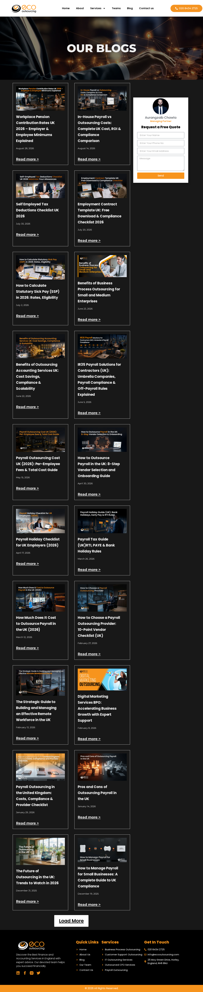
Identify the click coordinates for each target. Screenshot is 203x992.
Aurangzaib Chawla (161, 117)
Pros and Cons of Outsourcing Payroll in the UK (97, 792)
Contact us (146, 8)
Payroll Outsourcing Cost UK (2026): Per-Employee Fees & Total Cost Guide (38, 463)
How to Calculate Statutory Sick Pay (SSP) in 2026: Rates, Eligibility (37, 291)
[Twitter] (38, 973)
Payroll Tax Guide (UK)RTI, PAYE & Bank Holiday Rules (96, 545)
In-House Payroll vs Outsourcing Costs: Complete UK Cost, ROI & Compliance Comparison (99, 128)
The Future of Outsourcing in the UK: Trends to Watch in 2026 (37, 877)
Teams (116, 8)
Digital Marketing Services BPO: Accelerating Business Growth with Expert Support (97, 708)
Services (95, 8)
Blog (130, 8)
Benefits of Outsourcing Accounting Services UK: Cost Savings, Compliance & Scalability (37, 376)
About (80, 8)
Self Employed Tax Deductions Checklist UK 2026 (37, 210)
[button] (71, 921)
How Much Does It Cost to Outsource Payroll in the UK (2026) (36, 623)
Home (66, 8)
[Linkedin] (18, 973)
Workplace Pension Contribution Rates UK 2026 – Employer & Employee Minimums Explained (35, 128)
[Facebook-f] (25, 973)
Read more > (27, 159)
